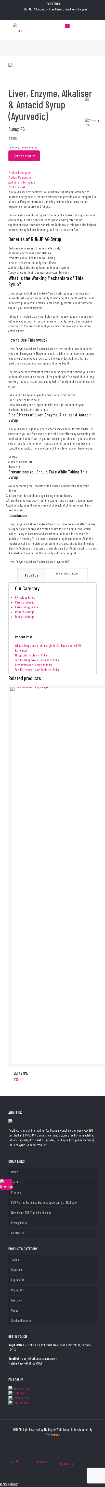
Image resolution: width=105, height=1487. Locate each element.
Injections (16, 1300)
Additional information (21, 182)
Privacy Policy (19, 1223)
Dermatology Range (26, 607)
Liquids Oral (18, 1280)
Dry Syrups (17, 1290)
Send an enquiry (24, 155)
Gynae (14, 1310)
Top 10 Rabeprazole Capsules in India (37, 660)
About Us (16, 1182)
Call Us (15, 1461)
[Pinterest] (56, 15)
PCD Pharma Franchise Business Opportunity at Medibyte (44, 1202)
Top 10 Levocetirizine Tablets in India (37, 670)
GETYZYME (21, 1073)
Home (14, 1172)
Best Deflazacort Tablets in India (33, 665)
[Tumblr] (62, 15)
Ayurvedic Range (24, 612)
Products (16, 1192)
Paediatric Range (24, 617)
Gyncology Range (25, 597)
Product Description (19, 173)
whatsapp (41, 1461)
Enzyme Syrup (29, 147)
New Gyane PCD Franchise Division (31, 1213)
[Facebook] (42, 15)
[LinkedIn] (49, 15)
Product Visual (16, 187)
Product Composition (20, 177)
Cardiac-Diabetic (21, 1320)
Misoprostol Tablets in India (31, 655)
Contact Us (17, 1233)
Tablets (15, 1259)
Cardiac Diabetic (24, 602)
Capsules (16, 1270)
